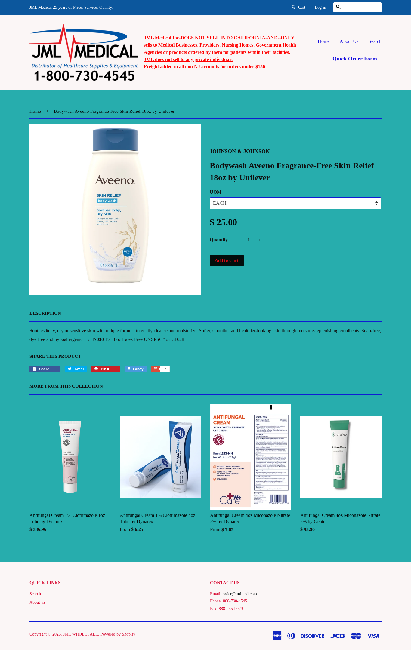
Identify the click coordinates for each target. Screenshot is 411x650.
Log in (320, 7)
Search (375, 41)
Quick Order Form (354, 59)
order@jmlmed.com (240, 594)
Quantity (219, 239)
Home (323, 41)
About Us (349, 41)
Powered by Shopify (117, 634)
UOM (215, 192)
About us (37, 602)
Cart (301, 7)
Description (45, 313)
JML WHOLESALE (80, 634)
